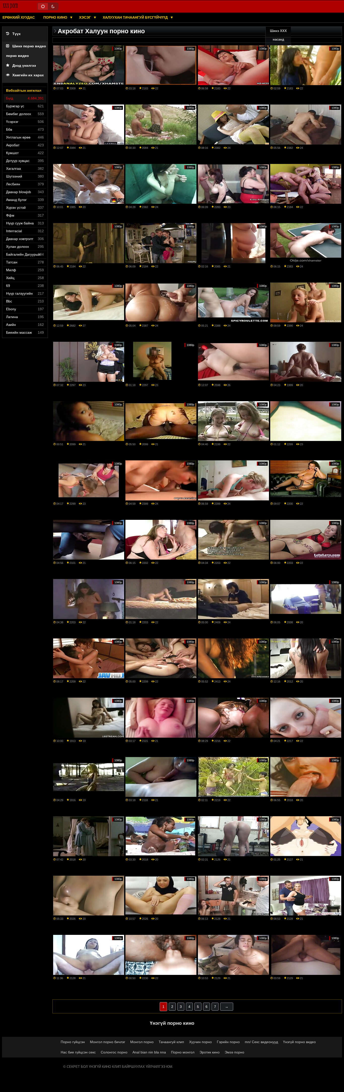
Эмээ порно (234, 1052)
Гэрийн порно (228, 1042)
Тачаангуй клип (171, 1042)
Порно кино (55, 17)
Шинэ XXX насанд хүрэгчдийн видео (278, 43)
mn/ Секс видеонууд (261, 1042)
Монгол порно (142, 1042)
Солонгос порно (114, 1052)
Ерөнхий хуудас (19, 17)
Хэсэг (85, 17)
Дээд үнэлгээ (24, 65)
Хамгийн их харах (28, 75)
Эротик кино (209, 1052)
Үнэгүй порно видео (299, 1042)
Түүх (16, 34)
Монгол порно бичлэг (107, 1042)
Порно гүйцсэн (73, 1042)
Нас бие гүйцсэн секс (78, 1052)
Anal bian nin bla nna (149, 1052)
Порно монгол (182, 1052)
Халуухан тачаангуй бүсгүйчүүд (136, 17)
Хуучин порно (200, 1042)
